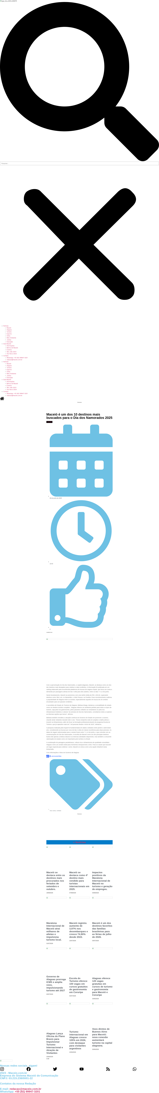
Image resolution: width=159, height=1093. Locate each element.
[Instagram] (2, 1069)
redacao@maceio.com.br (14, 359)
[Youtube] (82, 1069)
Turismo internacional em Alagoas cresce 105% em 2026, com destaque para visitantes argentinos (78, 1040)
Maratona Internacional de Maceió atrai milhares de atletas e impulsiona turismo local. (55, 931)
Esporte (9, 334)
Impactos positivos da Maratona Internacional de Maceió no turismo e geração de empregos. (102, 880)
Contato (5, 356)
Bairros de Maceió (12, 348)
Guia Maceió (7, 344)
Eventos (9, 350)
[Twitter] (55, 1069)
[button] (79, 82)
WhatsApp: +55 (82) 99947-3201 (17, 358)
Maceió (9, 328)
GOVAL (54, 810)
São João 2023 (11, 352)
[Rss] (108, 1069)
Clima (8, 336)
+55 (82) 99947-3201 (27, 1091)
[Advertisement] (79, 407)
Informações (10, 346)
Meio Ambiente (11, 338)
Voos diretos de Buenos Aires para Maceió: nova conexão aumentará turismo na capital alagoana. (102, 1037)
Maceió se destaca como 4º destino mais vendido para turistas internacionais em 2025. (79, 880)
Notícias (5, 326)
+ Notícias (79, 842)
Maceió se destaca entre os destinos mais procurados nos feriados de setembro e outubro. (55, 880)
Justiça (9, 340)
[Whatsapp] (134, 1069)
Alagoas (9, 330)
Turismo (9, 332)
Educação (10, 342)
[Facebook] (28, 1069)
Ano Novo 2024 (12, 354)
